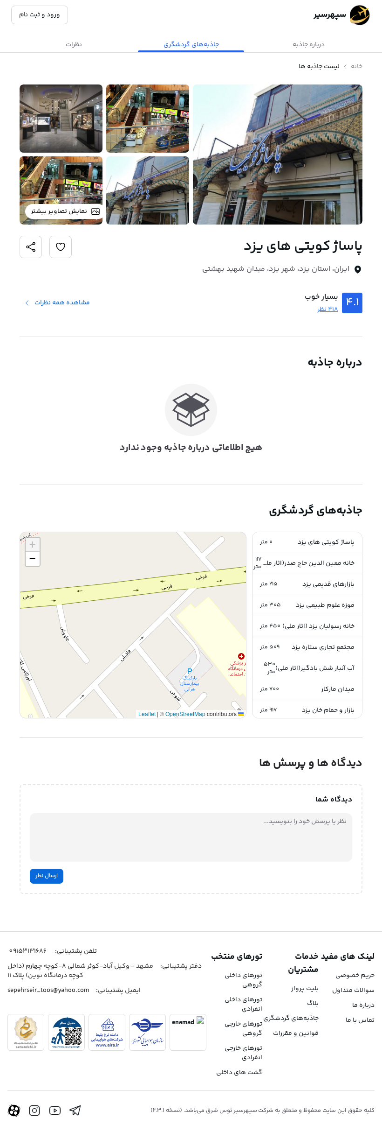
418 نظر (327, 309)
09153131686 (28, 951)
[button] (307, 542)
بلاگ (313, 1003)
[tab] (308, 44)
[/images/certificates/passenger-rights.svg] (66, 1032)
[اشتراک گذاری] (60, 247)
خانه (356, 66)
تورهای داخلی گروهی (243, 980)
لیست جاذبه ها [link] (319, 66)
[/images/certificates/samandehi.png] (25, 1032)
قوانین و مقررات (296, 1033)
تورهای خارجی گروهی (243, 1029)
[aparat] (13, 1110)
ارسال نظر (46, 876)
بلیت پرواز (305, 989)
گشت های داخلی (239, 1073)
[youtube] (54, 1110)
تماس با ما (360, 1020)
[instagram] (34, 1110)
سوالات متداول (353, 990)
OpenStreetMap (185, 713)
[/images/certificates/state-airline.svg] (147, 1032)
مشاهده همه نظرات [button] (62, 303)
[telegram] (75, 1110)
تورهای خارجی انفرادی (243, 1053)
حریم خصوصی (355, 975)
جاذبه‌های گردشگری (291, 1018)
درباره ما (363, 1005)
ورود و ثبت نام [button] (39, 15)
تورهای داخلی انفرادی (243, 1004)
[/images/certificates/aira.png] (107, 1032)
